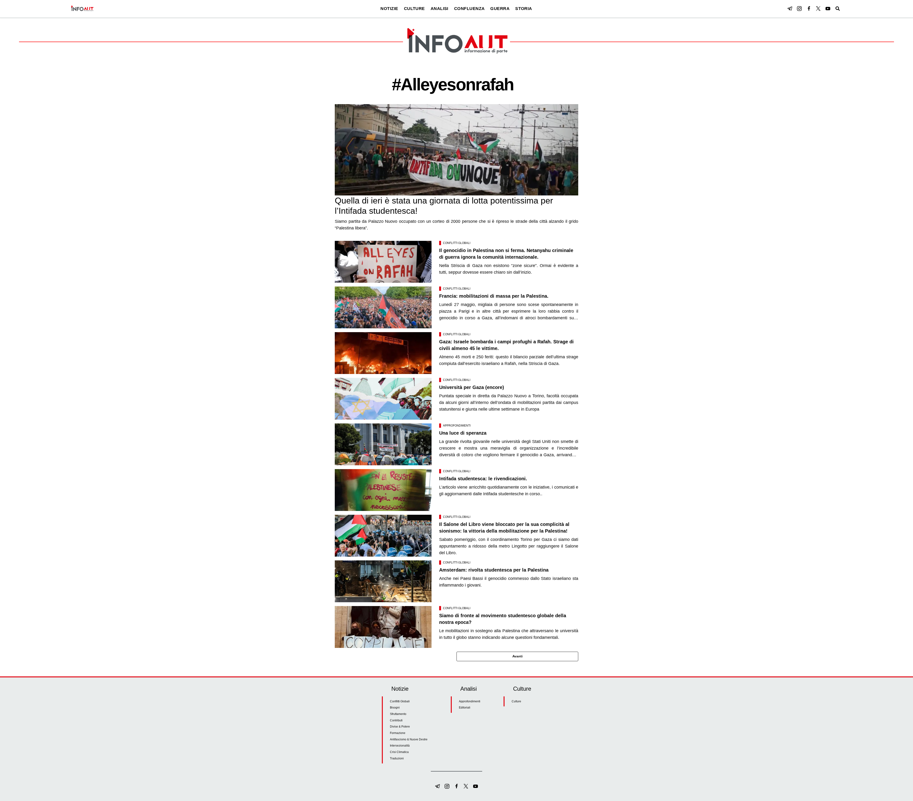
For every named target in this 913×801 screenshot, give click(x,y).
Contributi (396, 720)
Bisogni (395, 707)
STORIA (523, 8)
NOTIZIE (389, 8)
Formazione (397, 733)
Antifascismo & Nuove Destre (408, 739)
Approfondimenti (457, 425)
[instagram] (799, 8)
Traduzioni (397, 758)
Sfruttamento (398, 714)
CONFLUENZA (469, 8)
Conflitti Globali (456, 243)
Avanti (517, 656)
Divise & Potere (400, 726)
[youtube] (828, 8)
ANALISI (439, 8)
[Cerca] (838, 8)
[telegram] (790, 8)
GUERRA (500, 8)
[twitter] (818, 8)
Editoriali (464, 707)
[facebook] (809, 8)
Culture (516, 701)
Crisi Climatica (399, 752)
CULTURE (414, 8)
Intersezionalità (400, 745)
